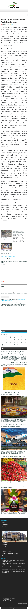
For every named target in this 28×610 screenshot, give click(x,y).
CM (14, 353)
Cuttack (16, 353)
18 (21, 341)
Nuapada (6, 358)
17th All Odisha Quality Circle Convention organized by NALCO (6, 252)
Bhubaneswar (22, 352)
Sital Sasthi (19, 364)
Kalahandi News (21, 356)
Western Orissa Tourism (7, 555)
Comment (3, 264)
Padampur (2, 359)
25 (21, 342)
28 (6, 344)
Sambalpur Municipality (5, 362)
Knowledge (3, 357)
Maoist (15, 357)
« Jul (2, 345)
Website (2, 286)
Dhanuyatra (4, 526)
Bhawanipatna (7, 352)
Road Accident (19, 359)
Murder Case (20, 357)
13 (2, 341)
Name (2, 276)
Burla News (10, 353)
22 (10, 342)
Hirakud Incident (9, 354)
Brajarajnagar (3, 353)
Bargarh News (19, 351)
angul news (3, 351)
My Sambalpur (16, 608)
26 (25, 342)
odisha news (4, 256)
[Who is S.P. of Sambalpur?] (6, 233)
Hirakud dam (3, 354)
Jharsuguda (4, 544)
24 (18, 342)
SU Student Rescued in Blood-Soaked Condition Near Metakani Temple (13, 572)
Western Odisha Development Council (10, 553)
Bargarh (3, 522)
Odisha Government (15, 358)
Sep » (5, 345)
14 (6, 341)
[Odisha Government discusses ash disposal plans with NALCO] (19, 236)
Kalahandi (14, 356)
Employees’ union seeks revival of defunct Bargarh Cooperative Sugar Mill (13, 561)
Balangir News (10, 351)
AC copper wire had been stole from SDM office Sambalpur (14, 566)
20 (2, 342)
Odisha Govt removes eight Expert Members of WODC (13, 569)
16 (14, 341)
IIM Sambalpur (23, 354)
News (12, 24)
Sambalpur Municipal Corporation (19, 360)
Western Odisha (7, 365)
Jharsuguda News (7, 356)
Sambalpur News (11, 256)
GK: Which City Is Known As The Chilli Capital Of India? (13, 456)
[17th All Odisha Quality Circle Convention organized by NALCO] (6, 246)
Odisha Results (5, 546)
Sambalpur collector (8, 360)
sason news (14, 364)
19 (25, 341)
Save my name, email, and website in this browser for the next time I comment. (14, 294)
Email (2, 281)
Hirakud (24, 353)
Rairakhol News (8, 359)
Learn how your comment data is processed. (13, 300)
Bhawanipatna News (14, 352)
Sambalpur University (6, 364)
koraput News (11, 357)
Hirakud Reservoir (16, 354)
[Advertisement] (14, 11)
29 (10, 344)
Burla (7, 353)
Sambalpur (4, 549)
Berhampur (3, 352)
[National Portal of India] (14, 389)
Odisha (9, 358)
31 (18, 344)
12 (25, 339)
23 (14, 342)
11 (21, 339)
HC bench (21, 353)
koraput (6, 357)
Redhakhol (14, 359)
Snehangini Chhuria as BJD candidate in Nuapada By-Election (13, 564)
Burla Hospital (5, 524)
